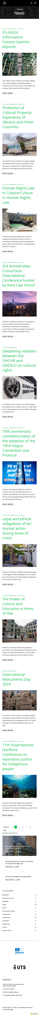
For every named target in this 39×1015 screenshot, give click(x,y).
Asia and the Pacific (8, 911)
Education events (8, 898)
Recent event (6, 930)
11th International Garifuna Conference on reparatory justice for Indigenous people (18, 756)
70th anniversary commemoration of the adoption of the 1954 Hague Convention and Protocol (18, 443)
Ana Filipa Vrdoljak (7, 104)
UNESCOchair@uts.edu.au (10, 992)
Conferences (20, 29)
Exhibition (5, 921)
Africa (4, 908)
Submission (6, 924)
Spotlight (5, 901)
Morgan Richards (7, 29)
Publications (6, 914)
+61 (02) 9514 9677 (9, 989)
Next (5, 830)
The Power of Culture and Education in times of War (18, 606)
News (14, 29)
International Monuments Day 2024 (16, 679)
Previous (6, 827)
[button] (35, 3)
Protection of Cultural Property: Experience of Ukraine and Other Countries (18, 117)
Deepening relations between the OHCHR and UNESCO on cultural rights (19, 361)
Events (4, 927)
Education (5, 895)
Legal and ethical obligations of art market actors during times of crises (16, 528)
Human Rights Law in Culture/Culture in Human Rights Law (18, 195)
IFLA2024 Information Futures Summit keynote (15, 39)
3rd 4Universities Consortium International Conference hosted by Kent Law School (18, 275)
